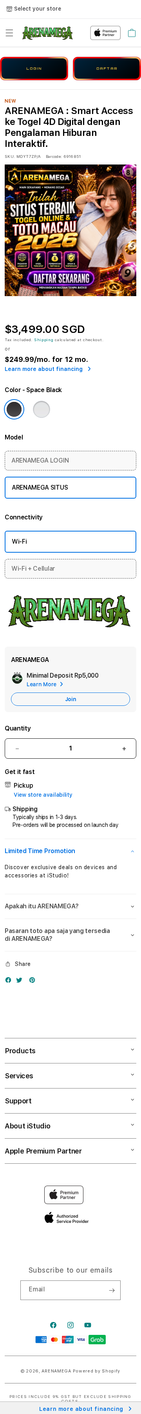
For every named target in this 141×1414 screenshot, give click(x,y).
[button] (9, 33)
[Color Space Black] (14, 409)
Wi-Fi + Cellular (33, 568)
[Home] (48, 33)
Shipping (44, 339)
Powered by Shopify (97, 1371)
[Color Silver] (41, 409)
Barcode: (54, 156)
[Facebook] (10, 981)
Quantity (18, 728)
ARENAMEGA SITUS (40, 487)
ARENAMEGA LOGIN (40, 460)
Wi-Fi (19, 541)
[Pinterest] (34, 981)
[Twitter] (21, 981)
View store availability (43, 795)
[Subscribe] (111, 1290)
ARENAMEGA (56, 1371)
